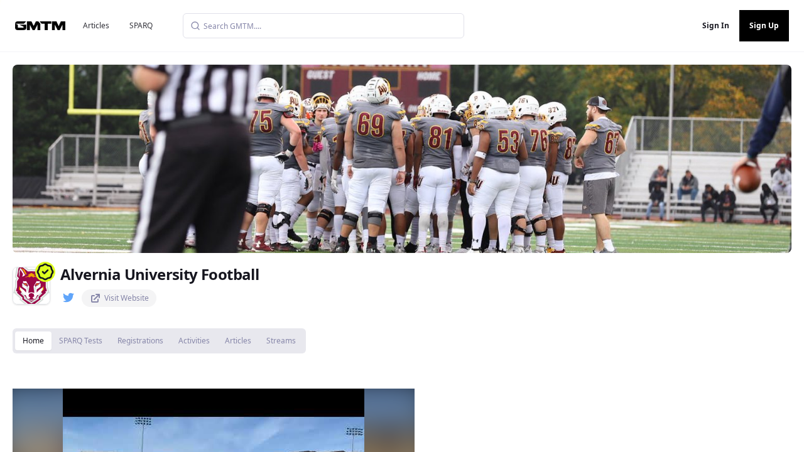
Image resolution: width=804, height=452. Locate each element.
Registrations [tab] (140, 340)
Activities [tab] (194, 340)
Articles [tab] (238, 340)
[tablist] (159, 340)
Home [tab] (33, 340)
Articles (96, 25)
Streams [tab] (281, 340)
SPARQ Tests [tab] (80, 340)
